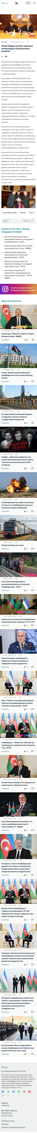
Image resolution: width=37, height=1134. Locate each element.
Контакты (5, 1124)
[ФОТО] (18, 565)
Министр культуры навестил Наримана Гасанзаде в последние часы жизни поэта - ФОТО (18, 263)
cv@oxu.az (5, 1105)
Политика (5, 340)
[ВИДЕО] (18, 804)
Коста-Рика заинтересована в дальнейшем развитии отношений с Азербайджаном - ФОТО (19, 239)
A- (2, 56)
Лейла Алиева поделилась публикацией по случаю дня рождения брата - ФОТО (15, 254)
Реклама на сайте (8, 1121)
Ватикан (23, 212)
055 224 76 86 (6, 1115)
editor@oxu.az (6, 1113)
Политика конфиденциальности (13, 1127)
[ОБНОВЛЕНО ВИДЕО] (18, 317)
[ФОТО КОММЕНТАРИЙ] (18, 604)
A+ (6, 56)
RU (28, 3)
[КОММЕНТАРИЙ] (18, 641)
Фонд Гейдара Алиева (10, 212)
